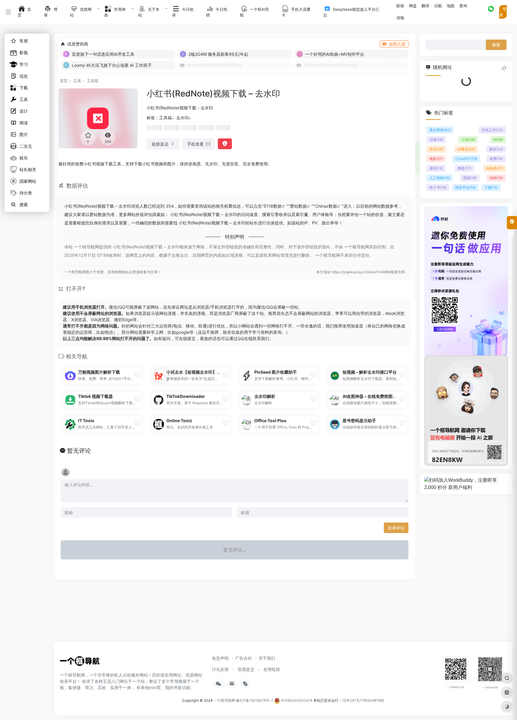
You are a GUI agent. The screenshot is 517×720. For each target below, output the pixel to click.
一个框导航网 (224, 700)
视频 (470, 178)
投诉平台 (465, 187)
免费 (496, 158)
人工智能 (439, 178)
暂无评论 (79, 450)
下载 (491, 187)
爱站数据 (298, 206)
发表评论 (396, 527)
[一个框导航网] (80, 663)
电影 (436, 158)
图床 (496, 149)
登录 (503, 11)
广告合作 (243, 658)
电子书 (437, 187)
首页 (64, 80)
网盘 (464, 168)
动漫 (436, 139)
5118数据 (273, 206)
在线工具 (492, 130)
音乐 (436, 149)
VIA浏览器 (100, 319)
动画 (496, 178)
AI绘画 (494, 168)
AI (498, 139)
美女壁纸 (440, 130)
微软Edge (123, 319)
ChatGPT (466, 158)
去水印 (182, 117)
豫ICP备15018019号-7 (254, 700)
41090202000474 (296, 700)
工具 (77, 80)
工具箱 (92, 80)
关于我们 (266, 658)
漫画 (436, 168)
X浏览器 (78, 319)
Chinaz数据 (326, 206)
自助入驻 (397, 43)
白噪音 (466, 149)
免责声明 (220, 658)
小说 (468, 139)
